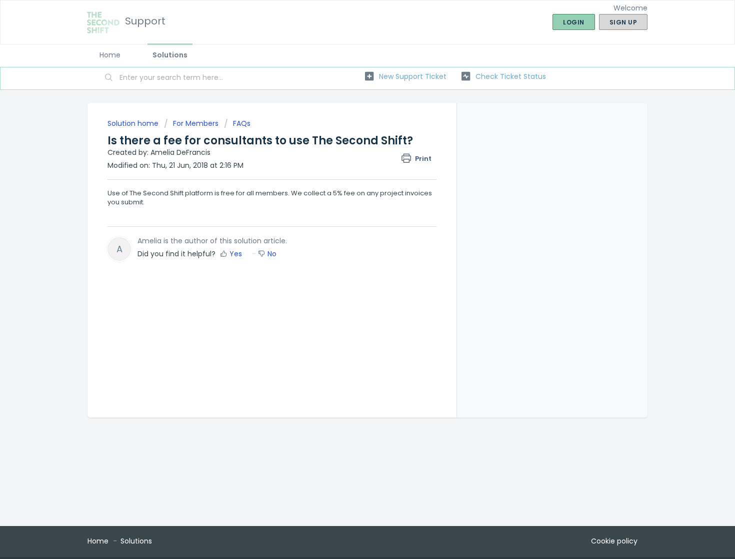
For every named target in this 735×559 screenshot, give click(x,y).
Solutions (170, 55)
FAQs (241, 123)
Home (110, 55)
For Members (195, 123)
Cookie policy (614, 541)
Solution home (134, 123)
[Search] (109, 78)
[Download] (349, 148)
